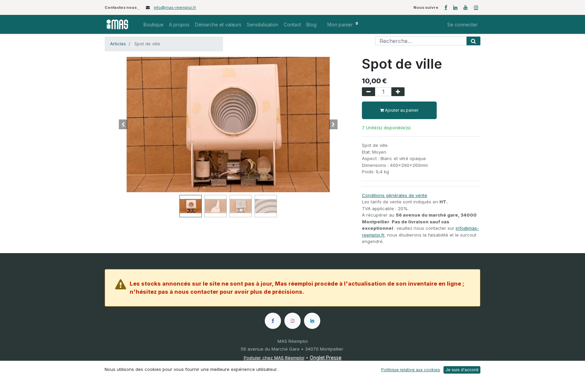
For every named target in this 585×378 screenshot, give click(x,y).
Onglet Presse (326, 357)
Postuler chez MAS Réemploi (274, 357)
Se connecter (462, 24)
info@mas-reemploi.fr (175, 7)
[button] (123, 124)
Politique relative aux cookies (410, 369)
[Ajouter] (398, 91)
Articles (118, 43)
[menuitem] (153, 24)
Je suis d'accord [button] (462, 369)
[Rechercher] (473, 41)
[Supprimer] (368, 91)
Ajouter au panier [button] (401, 110)
